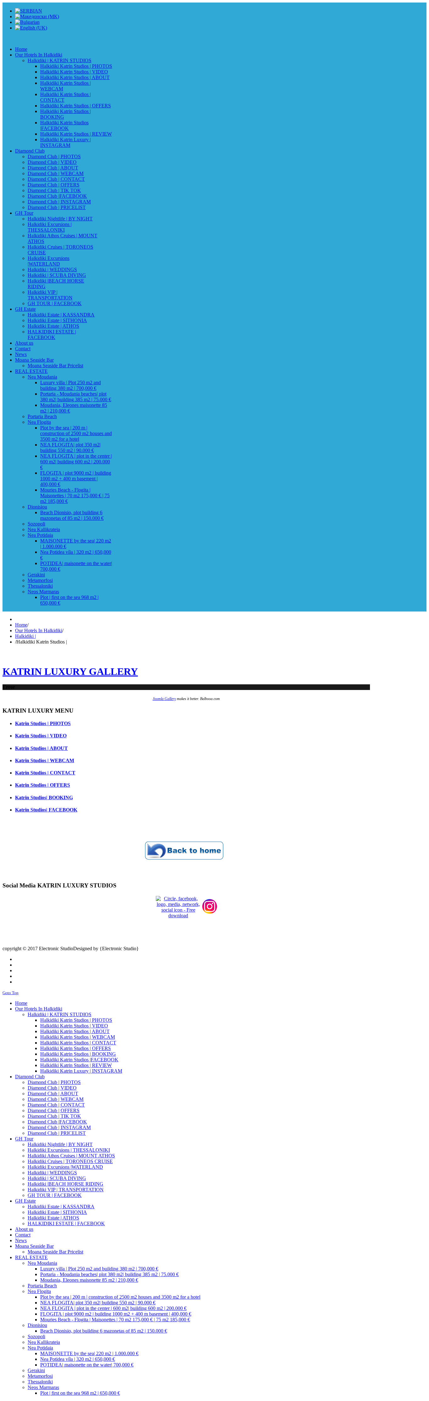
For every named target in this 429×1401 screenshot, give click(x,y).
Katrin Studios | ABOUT (41, 748)
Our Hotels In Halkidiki (38, 630)
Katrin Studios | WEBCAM (44, 760)
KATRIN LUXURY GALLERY (70, 671)
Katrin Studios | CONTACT (45, 772)
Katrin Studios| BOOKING (44, 797)
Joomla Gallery (164, 699)
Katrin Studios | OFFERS (42, 785)
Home (21, 625)
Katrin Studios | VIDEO (41, 735)
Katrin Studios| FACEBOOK (46, 809)
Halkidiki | (25, 636)
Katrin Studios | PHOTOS (43, 723)
